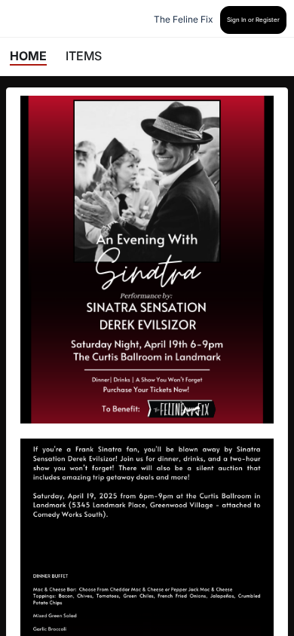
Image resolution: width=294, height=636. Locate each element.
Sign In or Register (253, 19)
